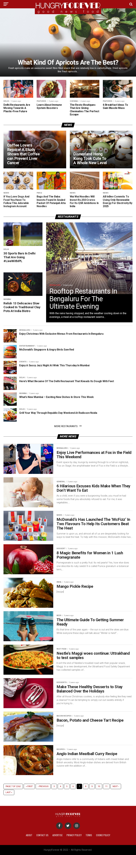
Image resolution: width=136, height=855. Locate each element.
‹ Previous (43, 786)
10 (99, 786)
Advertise (57, 835)
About (29, 835)
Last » (9, 792)
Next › (116, 786)
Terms (89, 835)
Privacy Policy (74, 835)
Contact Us (42, 835)
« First (29, 786)
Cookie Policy (103, 835)
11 (106, 786)
